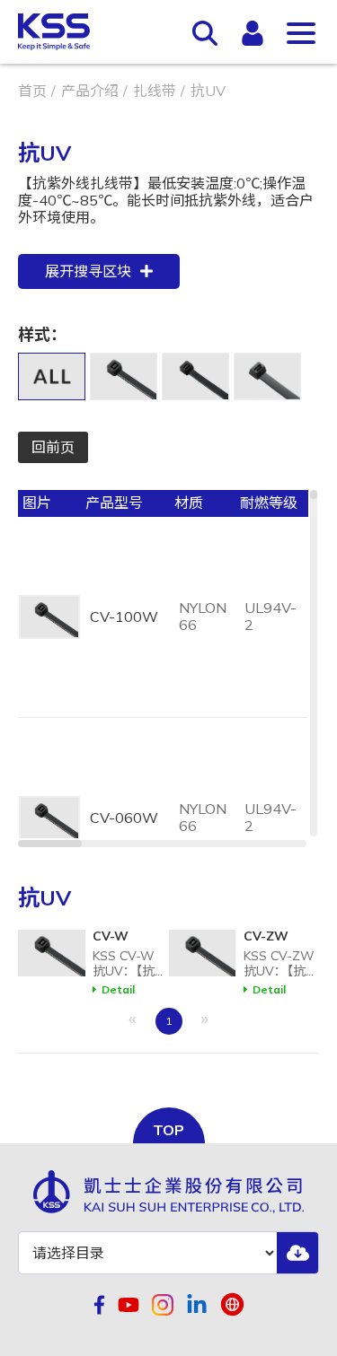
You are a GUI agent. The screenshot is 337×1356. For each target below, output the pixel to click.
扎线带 (154, 91)
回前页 (53, 447)
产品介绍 (90, 91)
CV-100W (124, 617)
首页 (32, 91)
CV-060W (124, 818)
